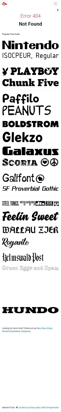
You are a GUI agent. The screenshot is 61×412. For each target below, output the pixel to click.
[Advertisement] (30, 291)
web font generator (50, 407)
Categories (26, 331)
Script (49, 328)
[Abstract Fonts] (4, 3)
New (39, 328)
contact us (23, 407)
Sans (44, 328)
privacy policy (35, 407)
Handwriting (7, 331)
